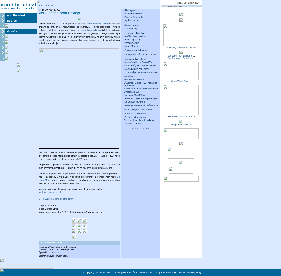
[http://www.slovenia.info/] (180, 163)
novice (51, 5)
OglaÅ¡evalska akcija (135, 59)
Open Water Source (181, 81)
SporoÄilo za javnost (49, 252)
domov (42, 5)
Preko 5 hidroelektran (135, 117)
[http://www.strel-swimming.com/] (180, 45)
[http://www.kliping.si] (181, 180)
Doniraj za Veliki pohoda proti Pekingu (57, 247)
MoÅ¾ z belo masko (134, 36)
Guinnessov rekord (134, 79)
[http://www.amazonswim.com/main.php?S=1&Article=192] (181, 53)
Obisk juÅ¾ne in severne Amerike (141, 88)
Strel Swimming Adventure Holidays (177, 272)
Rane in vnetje (131, 25)
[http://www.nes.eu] (181, 157)
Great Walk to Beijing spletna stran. (56, 199)
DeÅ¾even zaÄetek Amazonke (140, 54)
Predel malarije (131, 43)
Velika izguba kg (132, 39)
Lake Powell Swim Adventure (181, 116)
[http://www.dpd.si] (181, 143)
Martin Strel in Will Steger (136, 69)
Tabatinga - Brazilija (134, 33)
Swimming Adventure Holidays (181, 47)
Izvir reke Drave (132, 123)
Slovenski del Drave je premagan (140, 98)
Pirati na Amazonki (133, 17)
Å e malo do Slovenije (135, 113)
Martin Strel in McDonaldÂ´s (138, 62)
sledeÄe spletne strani (50, 192)
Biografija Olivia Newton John (53, 256)
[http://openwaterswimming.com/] (181, 79)
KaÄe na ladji (130, 28)
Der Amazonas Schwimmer (181, 58)
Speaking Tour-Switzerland (180, 55)
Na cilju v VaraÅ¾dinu (135, 95)
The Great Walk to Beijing (88, 30)
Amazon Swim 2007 (149, 272)
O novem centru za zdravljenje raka (56, 249)
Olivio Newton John (97, 23)
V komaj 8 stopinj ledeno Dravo (139, 120)
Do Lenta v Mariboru (134, 101)
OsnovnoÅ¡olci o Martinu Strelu (140, 65)
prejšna (135, 128)
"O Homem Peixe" (133, 13)
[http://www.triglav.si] (181, 138)
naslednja (145, 128)
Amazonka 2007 (132, 92)
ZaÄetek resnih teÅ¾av (136, 50)
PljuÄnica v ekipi (132, 20)
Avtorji (198, 272)
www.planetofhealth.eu (181, 124)
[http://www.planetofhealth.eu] (180, 122)
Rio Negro (129, 10)
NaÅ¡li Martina (131, 46)
